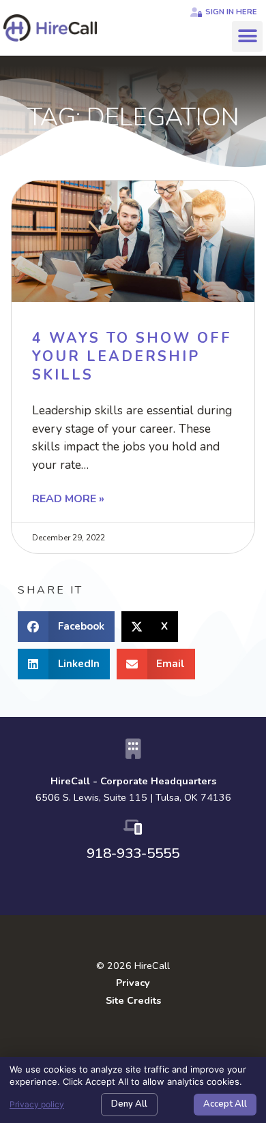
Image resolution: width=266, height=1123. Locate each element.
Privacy (133, 982)
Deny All (129, 1104)
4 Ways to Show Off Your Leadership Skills (132, 356)
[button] (247, 36)
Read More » (68, 498)
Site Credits (133, 1000)
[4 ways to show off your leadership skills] (133, 241)
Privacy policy (37, 1104)
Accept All (225, 1104)
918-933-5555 (133, 853)
